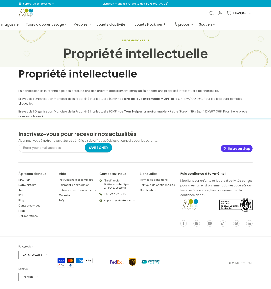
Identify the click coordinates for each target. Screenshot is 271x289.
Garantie (64, 195)
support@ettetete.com (38, 3)
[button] (211, 13)
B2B (20, 195)
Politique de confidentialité (157, 184)
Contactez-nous (29, 205)
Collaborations (28, 215)
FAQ (61, 200)
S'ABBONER (98, 147)
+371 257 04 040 (115, 194)
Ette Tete (246, 263)
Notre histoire (27, 184)
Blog (21, 200)
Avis (20, 190)
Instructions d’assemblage (76, 179)
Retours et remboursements (77, 190)
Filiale (21, 210)
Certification (148, 190)
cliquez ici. (25, 103)
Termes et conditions (154, 179)
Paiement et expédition (74, 184)
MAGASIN (24, 179)
